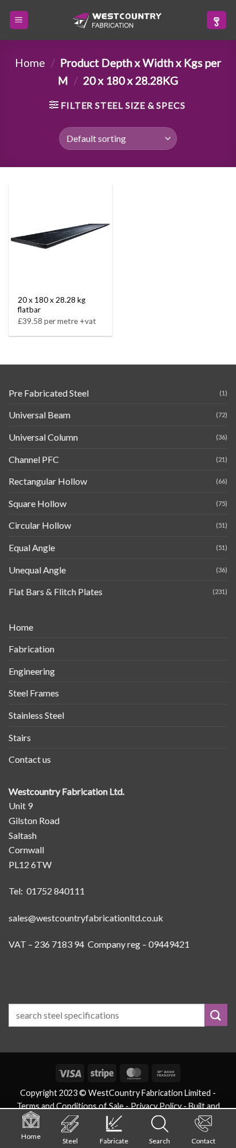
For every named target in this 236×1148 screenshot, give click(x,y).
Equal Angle (32, 547)
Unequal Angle (37, 569)
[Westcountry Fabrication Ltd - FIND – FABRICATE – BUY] (117, 21)
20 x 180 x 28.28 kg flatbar (51, 305)
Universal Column (43, 437)
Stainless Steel (36, 715)
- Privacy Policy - (156, 1106)
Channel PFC (34, 459)
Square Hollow (37, 503)
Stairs (20, 737)
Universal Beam (39, 414)
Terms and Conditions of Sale (70, 1106)
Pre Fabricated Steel (49, 392)
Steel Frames (34, 692)
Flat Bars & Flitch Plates (56, 591)
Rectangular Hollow (48, 481)
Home (30, 62)
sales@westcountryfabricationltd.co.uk (86, 917)
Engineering (32, 671)
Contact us (30, 759)
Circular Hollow (40, 525)
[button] (19, 20)
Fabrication (31, 648)
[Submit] (215, 1015)
